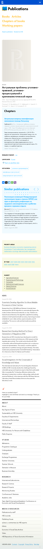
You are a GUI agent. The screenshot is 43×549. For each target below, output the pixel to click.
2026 (15, 262)
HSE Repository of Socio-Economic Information (17, 537)
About (5, 403)
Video (4, 533)
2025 (18, 262)
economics (20, 247)
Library (4, 526)
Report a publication (7, 32)
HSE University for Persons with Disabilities (16, 431)
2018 (12, 264)
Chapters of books (13, 21)
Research (6, 477)
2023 (26, 262)
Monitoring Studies (8, 491)
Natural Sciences (11, 286)
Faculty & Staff (7, 424)
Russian (13, 159)
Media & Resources (10, 509)
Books (6, 16)
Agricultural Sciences (12, 278)
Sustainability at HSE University (12, 413)
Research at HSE (18, 32)
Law (16, 155)
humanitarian (8, 249)
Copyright (21, 544)
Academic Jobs (7, 498)
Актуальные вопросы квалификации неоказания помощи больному (19, 119)
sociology (15, 251)
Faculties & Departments (10, 417)
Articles (16, 16)
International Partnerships (10, 420)
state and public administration (28, 251)
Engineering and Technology (14, 280)
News (4, 295)
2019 (9, 264)
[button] (5, 192)
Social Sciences (11, 288)
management (31, 249)
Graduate (5, 454)
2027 (11, 262)
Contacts (14, 544)
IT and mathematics (18, 249)
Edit (40, 547)
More (16, 264)
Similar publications (16, 189)
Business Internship (8, 471)
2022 (29, 262)
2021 (33, 262)
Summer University (8, 461)
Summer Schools (7, 464)
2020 (5, 264)
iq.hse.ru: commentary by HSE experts (14, 523)
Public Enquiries (7, 434)
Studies (5, 440)
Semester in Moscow (9, 468)
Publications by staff (9, 512)
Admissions (5, 443)
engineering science (30, 247)
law (26, 249)
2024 (22, 262)
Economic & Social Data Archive (12, 530)
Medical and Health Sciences (15, 284)
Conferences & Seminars (10, 494)
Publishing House (7, 519)
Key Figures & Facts (8, 410)
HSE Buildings (6, 427)
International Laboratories (10, 480)
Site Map (36, 544)
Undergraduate (7, 450)
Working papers (12, 25)
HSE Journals (6, 516)
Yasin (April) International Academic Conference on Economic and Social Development (19, 502)
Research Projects (8, 487)
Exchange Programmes (9, 457)
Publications (18, 8)
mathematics (8, 251)
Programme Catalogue (9, 447)
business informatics (10, 247)
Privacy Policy (29, 544)
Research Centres (8, 484)
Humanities (9, 282)
